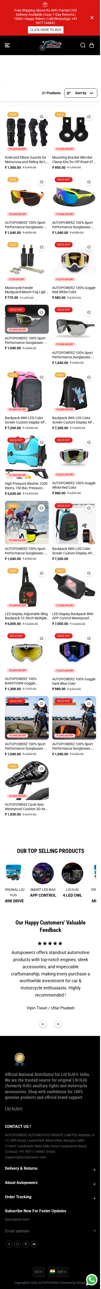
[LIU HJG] (69, 873)
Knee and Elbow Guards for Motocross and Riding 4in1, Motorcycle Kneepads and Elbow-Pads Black (25, 159)
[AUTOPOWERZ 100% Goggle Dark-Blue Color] (74, 652)
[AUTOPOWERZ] (50, 45)
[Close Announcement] (92, 18)
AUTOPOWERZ (48, 1283)
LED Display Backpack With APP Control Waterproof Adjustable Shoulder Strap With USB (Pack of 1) (72, 616)
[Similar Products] (41, 116)
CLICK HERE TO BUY (45, 30)
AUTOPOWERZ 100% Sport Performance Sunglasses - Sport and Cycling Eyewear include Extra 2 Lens (25, 225)
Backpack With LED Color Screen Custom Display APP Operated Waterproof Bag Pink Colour (26, 420)
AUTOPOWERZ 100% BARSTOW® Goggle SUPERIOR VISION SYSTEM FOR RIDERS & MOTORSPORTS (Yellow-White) (25, 681)
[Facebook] (9, 1244)
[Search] (82, 45)
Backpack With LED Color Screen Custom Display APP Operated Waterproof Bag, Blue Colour (73, 551)
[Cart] (91, 45)
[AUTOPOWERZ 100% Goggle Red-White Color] (74, 261)
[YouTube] (34, 1244)
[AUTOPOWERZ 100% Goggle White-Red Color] (74, 457)
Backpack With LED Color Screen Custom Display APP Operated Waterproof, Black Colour (73, 420)
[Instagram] (17, 1244)
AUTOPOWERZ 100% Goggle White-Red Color (73, 485)
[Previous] (43, 1024)
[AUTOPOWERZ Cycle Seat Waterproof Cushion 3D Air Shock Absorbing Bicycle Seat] (27, 780)
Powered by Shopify (73, 1283)
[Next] (58, 1024)
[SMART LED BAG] (39, 873)
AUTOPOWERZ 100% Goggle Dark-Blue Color (73, 681)
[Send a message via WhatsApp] (92, 1280)
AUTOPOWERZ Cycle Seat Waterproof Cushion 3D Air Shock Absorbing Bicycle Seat (25, 807)
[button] (8, 45)
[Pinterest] (26, 1244)
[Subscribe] (94, 1231)
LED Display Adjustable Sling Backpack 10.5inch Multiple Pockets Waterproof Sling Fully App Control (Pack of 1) (26, 616)
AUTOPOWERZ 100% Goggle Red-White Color (73, 290)
